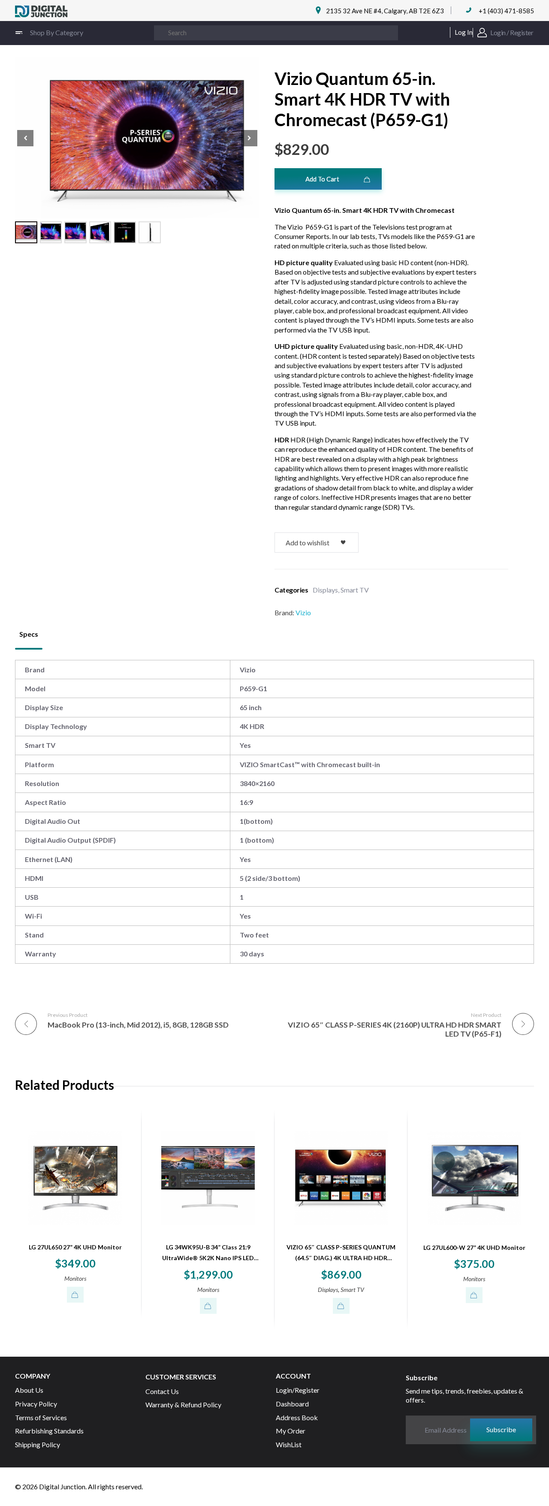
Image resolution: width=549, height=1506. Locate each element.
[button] (249, 138)
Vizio (303, 612)
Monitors (75, 1278)
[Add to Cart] (75, 1295)
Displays (325, 590)
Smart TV (355, 590)
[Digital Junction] (41, 11)
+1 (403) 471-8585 (506, 11)
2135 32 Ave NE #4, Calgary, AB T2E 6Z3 (385, 11)
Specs (28, 634)
